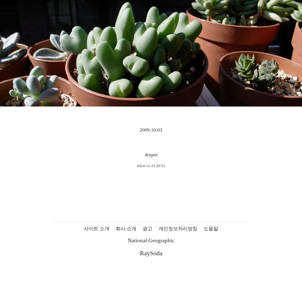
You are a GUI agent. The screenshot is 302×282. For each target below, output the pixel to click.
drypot (151, 154)
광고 (147, 228)
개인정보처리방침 (178, 228)
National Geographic (151, 240)
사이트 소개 (96, 228)
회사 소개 (126, 228)
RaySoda (151, 253)
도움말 (211, 228)
